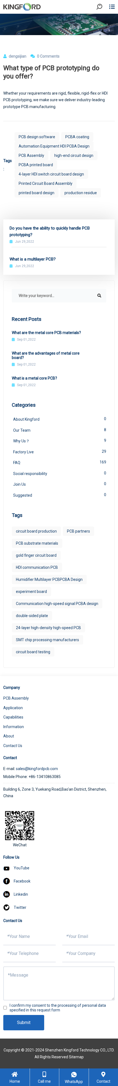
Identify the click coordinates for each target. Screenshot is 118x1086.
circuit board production (36, 531)
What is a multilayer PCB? (33, 259)
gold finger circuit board (36, 555)
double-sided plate (32, 615)
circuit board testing (33, 652)
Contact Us (12, 745)
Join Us (59, 484)
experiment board (31, 591)
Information (13, 727)
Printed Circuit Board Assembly (45, 183)
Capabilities (13, 717)
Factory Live (59, 451)
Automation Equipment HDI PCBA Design (54, 146)
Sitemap (76, 1057)
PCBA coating (77, 137)
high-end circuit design (73, 155)
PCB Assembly (31, 155)
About (8, 736)
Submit (23, 1022)
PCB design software (37, 137)
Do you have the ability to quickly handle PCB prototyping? (50, 231)
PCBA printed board (36, 165)
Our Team (59, 430)
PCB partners (78, 531)
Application (13, 708)
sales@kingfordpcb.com (37, 769)
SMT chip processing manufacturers (47, 640)
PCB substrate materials (37, 543)
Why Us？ (59, 440)
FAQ (59, 462)
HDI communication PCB (37, 567)
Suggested (59, 495)
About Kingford (59, 419)
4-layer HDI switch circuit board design (51, 174)
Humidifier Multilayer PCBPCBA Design (49, 579)
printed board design (36, 193)
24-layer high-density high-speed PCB (48, 628)
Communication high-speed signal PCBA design (57, 603)
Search (104, 21)
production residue (80, 193)
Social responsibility (59, 473)
